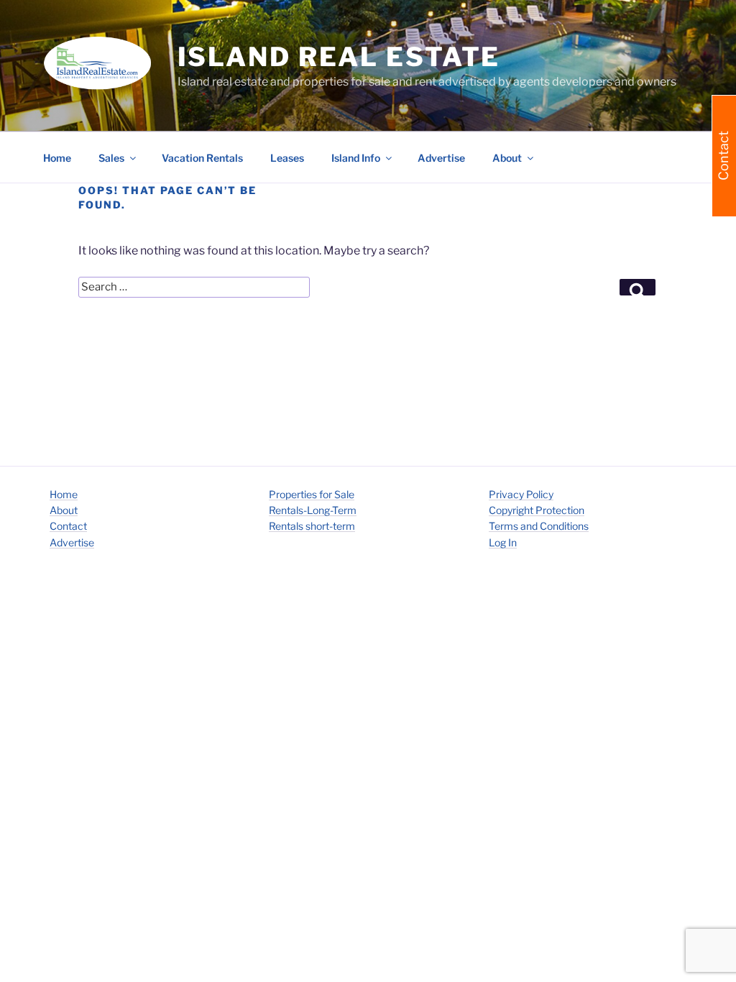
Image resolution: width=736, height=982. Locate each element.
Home (57, 158)
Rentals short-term (312, 526)
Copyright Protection (536, 510)
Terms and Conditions (539, 526)
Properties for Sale (311, 494)
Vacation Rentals (202, 158)
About (64, 510)
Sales (111, 158)
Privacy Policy (521, 494)
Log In (503, 542)
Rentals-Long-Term (312, 510)
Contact (68, 526)
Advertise (441, 158)
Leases (287, 158)
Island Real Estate (339, 57)
